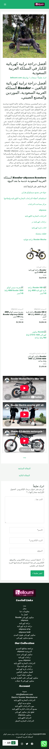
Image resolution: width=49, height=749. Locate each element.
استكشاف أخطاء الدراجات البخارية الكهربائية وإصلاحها (25, 198)
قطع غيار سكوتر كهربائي (24, 712)
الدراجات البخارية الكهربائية (35, 216)
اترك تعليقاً (42, 78)
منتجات (33, 78)
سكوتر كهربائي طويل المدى (24, 635)
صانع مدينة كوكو (24, 703)
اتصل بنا (24, 614)
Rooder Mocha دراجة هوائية (34, 239)
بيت (24, 457)
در (32, 222)
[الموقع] (26, 551)
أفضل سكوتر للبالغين (24, 672)
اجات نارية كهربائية (39, 228)
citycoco (42, 210)
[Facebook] (32, 744)
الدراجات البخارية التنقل (24, 721)
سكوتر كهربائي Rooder (24, 617)
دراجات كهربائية (40, 222)
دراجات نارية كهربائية (24, 669)
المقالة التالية (24, 475)
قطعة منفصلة (41, 234)
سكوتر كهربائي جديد (24, 654)
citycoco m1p (24, 629)
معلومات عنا (24, 611)
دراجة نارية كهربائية (24, 626)
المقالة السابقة (24, 468)
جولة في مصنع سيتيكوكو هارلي (33, 192)
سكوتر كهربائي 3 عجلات (24, 681)
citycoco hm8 (24, 632)
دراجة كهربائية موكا (24, 666)
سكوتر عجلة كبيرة (24, 675)
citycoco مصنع (24, 660)
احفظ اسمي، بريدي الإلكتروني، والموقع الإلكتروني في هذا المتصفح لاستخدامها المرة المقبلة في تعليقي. (26, 563)
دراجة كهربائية (24, 623)
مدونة (24, 691)
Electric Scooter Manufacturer (25, 697)
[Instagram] (22, 744)
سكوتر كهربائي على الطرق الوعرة (24, 678)
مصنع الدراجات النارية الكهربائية (24, 709)
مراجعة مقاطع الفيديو (24, 648)
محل (24, 608)
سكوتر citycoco (24, 715)
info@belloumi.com (24, 694)
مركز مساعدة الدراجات (37, 204)
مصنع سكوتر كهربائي (24, 638)
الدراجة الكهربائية (24, 718)
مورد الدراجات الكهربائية (24, 706)
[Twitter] (27, 744)
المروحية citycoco (24, 651)
